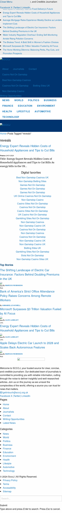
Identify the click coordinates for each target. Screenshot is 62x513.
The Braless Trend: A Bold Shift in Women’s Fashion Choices (31, 42)
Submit (3, 505)
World (18, 100)
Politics (33, 100)
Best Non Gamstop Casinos (16, 80)
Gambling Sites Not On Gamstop (32, 218)
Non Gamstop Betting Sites (32, 181)
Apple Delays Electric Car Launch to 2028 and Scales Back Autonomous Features (29, 345)
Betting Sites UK (41, 85)
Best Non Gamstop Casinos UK (32, 177)
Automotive (43, 111)
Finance (7, 105)
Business (50, 100)
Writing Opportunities (10, 95)
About (5, 69)
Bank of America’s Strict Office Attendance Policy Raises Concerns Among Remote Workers (27, 295)
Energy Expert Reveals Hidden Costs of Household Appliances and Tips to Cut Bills (27, 148)
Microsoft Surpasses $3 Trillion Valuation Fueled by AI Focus (30, 45)
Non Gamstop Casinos (32, 222)
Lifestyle (23, 111)
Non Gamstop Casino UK (32, 225)
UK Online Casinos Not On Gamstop (32, 196)
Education (25, 105)
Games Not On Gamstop (32, 185)
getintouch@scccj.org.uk (15, 392)
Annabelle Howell (11, 305)
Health (7, 111)
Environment (46, 105)
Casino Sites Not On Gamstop (32, 203)
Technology (10, 117)
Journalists (18, 69)
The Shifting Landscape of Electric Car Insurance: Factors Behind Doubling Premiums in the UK (29, 274)
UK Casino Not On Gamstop (32, 214)
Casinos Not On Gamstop (15, 85)
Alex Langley (12, 320)
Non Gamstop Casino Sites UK (32, 259)
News (6, 100)
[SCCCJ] (14, 61)
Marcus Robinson (13, 285)
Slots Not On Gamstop (32, 255)
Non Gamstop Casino (13, 91)
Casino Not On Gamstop (14, 74)
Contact (33, 69)
